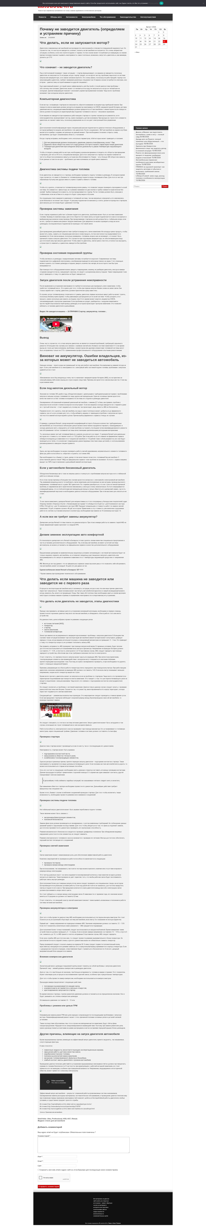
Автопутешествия (148, 17)
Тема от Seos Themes (114, 1223)
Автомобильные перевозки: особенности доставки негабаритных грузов (150, 162)
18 (140, 41)
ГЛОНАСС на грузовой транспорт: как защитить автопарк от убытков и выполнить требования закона (150, 169)
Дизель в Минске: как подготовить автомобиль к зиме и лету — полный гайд (150, 134)
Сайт (40, 1166)
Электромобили (88, 17)
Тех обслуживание (108, 17)
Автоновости (71, 17)
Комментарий (44, 1136)
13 (150, 38)
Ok (161, 3)
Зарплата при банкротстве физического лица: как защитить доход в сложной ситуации (151, 148)
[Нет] (203, 3)
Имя (40, 1157)
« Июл (137, 52)
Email (40, 1161)
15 (159, 38)
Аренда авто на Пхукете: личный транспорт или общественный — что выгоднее (150, 141)
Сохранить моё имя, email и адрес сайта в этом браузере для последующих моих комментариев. (78, 1170)
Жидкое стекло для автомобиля (51, 1121)
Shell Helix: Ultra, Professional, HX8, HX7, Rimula (57, 1119)
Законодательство (128, 17)
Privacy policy (153, 3)
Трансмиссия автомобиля (54, 1112)
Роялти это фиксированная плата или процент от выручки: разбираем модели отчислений (150, 155)
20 (150, 41)
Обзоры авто (56, 17)
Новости (42, 17)
